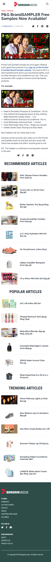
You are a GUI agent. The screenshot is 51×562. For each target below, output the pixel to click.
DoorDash (5, 502)
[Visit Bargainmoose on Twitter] (2, 527)
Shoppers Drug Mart (9, 514)
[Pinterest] (42, 26)
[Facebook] (38, 26)
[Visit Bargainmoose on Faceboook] (6, 527)
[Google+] (47, 26)
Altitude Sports (7, 505)
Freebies (10, 11)
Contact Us (5, 540)
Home (3, 11)
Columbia (5, 517)
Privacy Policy (7, 543)
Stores (4, 499)
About (3, 537)
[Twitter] (33, 26)
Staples (4, 508)
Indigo (3, 511)
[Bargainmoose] (25, 4)
